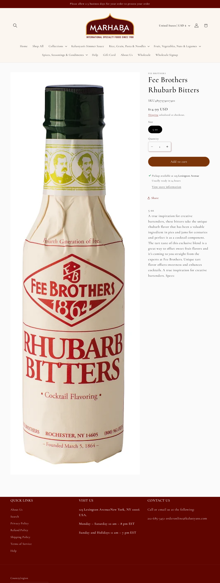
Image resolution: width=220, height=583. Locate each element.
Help (13, 550)
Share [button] (154, 198)
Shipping (153, 114)
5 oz (155, 129)
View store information (166, 186)
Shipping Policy (20, 537)
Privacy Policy (19, 523)
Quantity (153, 138)
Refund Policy (19, 530)
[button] (15, 25)
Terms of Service (21, 544)
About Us (16, 509)
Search (14, 516)
